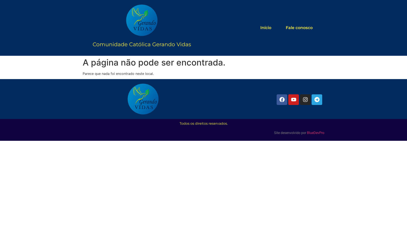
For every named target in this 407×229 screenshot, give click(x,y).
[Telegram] (317, 99)
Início (265, 27)
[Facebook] (282, 99)
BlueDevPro (315, 133)
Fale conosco (299, 27)
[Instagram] (305, 99)
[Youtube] (293, 99)
